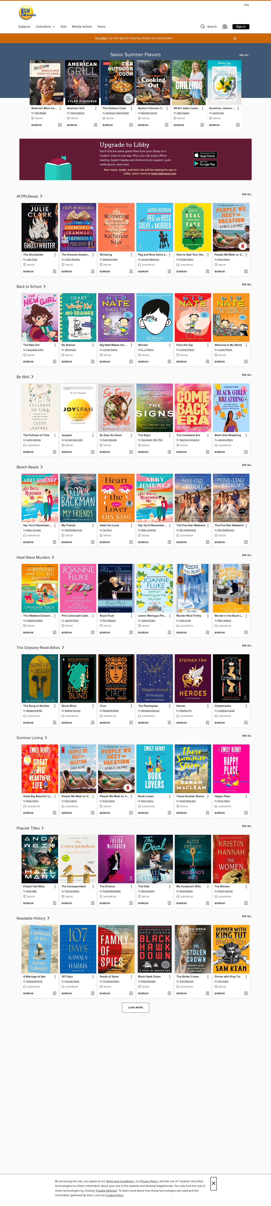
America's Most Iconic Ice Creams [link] (44, 108)
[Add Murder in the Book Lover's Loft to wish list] (246, 632)
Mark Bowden (148, 981)
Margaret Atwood (150, 710)
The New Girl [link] (31, 345)
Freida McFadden (112, 891)
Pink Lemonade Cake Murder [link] (76, 616)
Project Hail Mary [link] (34, 886)
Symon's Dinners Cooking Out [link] (151, 108)
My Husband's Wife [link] (188, 886)
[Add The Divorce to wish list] (131, 903)
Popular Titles (29, 828)
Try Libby (101, 38)
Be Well (23, 377)
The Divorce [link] (107, 886)
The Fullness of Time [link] (36, 435)
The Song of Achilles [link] (36, 706)
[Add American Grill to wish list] (95, 125)
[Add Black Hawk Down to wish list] (169, 993)
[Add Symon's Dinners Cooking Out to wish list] (166, 125)
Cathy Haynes (33, 440)
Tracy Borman (187, 981)
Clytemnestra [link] (223, 706)
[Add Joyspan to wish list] (92, 452)
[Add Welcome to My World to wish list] (246, 362)
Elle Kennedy (147, 891)
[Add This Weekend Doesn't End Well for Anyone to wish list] (54, 632)
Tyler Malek (40, 113)
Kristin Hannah (225, 891)
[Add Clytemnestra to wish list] (246, 723)
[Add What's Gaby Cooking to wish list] (202, 125)
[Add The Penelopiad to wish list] (169, 723)
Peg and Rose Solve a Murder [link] (153, 255)
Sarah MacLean (188, 801)
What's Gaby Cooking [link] (187, 108)
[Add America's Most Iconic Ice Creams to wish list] (60, 125)
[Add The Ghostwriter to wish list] (54, 271)
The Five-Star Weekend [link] (190, 525)
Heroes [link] (180, 706)
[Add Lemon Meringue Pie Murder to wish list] (169, 632)
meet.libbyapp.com (163, 174)
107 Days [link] (67, 976)
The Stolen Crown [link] (187, 976)
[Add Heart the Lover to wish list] (131, 542)
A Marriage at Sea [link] (34, 976)
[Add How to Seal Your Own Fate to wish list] (207, 271)
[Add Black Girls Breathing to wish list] (246, 452)
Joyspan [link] (67, 435)
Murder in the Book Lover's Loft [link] (229, 616)
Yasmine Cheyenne (189, 440)
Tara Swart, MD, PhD (152, 440)
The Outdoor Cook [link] (114, 108)
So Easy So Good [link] (110, 435)
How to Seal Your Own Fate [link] (191, 255)
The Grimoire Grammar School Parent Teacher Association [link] (76, 255)
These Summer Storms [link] (190, 796)
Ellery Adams (224, 620)
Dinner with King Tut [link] (227, 976)
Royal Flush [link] (107, 616)
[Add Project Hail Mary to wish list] (54, 903)
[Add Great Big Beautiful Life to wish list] (54, 813)
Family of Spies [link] (109, 976)
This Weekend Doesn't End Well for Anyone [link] (38, 616)
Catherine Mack (34, 620)
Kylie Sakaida (110, 440)
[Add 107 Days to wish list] (92, 993)
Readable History (31, 918)
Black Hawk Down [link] (149, 976)
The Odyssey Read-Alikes (39, 647)
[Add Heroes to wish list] (207, 723)
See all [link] (244, 55)
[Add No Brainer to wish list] (92, 362)
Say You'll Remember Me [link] (38, 525)
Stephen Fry (186, 710)
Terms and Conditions (120, 1181)
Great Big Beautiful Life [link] (38, 796)
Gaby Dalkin (183, 113)
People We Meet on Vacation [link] (229, 255)
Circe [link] (103, 706)
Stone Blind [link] (69, 706)
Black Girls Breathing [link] (228, 435)
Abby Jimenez (33, 530)
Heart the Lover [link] (109, 525)
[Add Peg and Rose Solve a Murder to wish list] (169, 271)
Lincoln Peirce (110, 349)
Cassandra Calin (34, 349)
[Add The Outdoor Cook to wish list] (131, 125)
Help (246, 5)
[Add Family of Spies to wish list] (131, 993)
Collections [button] (44, 27)
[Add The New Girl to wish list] (54, 362)
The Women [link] (222, 886)
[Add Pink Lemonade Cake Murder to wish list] (92, 632)
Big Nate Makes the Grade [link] (114, 345)
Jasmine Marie (225, 440)
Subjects (24, 27)
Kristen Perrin (186, 259)
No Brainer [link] (68, 345)
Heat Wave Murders (34, 557)
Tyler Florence (77, 113)
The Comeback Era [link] (188, 435)
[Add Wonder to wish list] (169, 362)
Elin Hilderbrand (188, 530)
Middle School (82, 27)
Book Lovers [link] (146, 796)
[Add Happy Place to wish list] (246, 813)
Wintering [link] (106, 255)
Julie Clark (31, 259)
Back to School (30, 286)
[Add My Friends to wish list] (92, 542)
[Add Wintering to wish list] (131, 271)
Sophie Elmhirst (34, 981)
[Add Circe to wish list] (131, 723)
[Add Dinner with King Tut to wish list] (246, 993)
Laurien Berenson (150, 259)
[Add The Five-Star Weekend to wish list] (207, 542)
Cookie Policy (114, 1195)
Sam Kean (223, 981)
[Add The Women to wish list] (246, 903)
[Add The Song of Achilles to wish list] (54, 723)
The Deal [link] (143, 886)
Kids (64, 27)
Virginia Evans (72, 891)
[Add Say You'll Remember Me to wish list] (54, 542)
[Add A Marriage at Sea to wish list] (54, 993)
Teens (101, 27)
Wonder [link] (143, 345)
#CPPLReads (28, 196)
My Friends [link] (68, 525)
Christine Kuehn (111, 981)
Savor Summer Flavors (135, 55)
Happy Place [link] (222, 796)
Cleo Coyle (185, 620)
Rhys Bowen (109, 620)
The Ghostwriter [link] (33, 255)
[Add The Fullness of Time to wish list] (54, 452)
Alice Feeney (186, 891)
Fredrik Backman (73, 530)
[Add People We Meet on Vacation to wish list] (246, 271)
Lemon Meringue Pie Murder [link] (153, 616)
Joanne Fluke (72, 620)
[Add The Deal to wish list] (169, 903)
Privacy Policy (149, 1181)
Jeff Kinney (70, 349)
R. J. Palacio (147, 349)
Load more (135, 1007)
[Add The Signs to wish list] (169, 452)
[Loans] (225, 27)
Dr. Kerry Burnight (74, 440)
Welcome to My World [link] (228, 345)
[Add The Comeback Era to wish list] (207, 452)
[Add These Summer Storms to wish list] (207, 813)
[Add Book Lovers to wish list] (169, 813)
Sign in (241, 27)
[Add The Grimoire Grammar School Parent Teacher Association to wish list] (92, 271)
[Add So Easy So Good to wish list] (131, 452)
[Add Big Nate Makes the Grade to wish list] (131, 362)
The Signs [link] (144, 435)
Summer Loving (30, 738)
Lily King (107, 530)
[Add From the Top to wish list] (207, 362)
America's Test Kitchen (117, 113)
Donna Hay (218, 113)
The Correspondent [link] (74, 886)
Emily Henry (224, 259)
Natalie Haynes (72, 710)
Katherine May (110, 259)
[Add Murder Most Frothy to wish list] (207, 632)
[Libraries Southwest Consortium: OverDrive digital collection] (27, 13)
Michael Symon (149, 113)
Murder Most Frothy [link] (188, 616)
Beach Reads (28, 467)
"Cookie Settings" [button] (106, 1191)
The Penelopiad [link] (148, 706)
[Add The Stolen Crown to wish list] (207, 993)
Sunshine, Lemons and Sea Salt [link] (222, 108)
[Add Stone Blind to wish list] (92, 723)
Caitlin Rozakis (72, 259)
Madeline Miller (34, 710)
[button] (208, 27)
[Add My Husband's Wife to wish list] (207, 903)
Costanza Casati (226, 710)
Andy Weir (31, 891)
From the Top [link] (184, 345)
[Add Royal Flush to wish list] (131, 632)
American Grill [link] (75, 108)
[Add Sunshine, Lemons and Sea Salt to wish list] (237, 125)
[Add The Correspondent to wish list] (92, 903)
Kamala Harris (72, 981)
